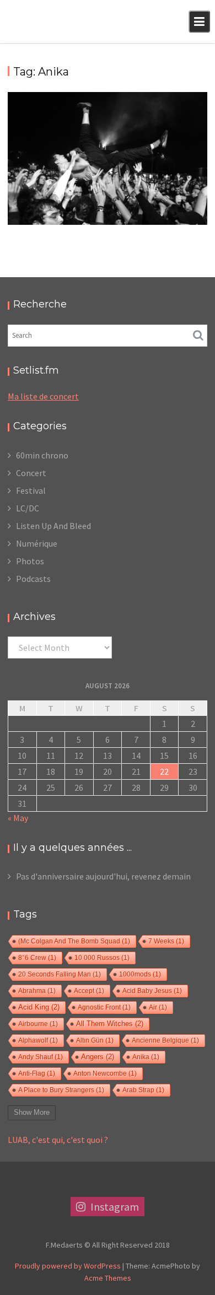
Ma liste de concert (43, 396)
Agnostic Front (104, 1007)
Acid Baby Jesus (152, 991)
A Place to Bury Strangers (61, 1090)
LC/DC (27, 508)
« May (18, 817)
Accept (89, 991)
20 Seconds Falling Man (59, 974)
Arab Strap (143, 1090)
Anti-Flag (36, 1073)
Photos (30, 560)
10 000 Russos (102, 958)
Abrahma (37, 991)
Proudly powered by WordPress (68, 1266)
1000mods (140, 974)
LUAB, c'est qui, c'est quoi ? (58, 1139)
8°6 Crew (37, 958)
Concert (31, 472)
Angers (97, 1057)
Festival (31, 490)
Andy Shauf (40, 1057)
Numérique (36, 543)
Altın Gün (95, 1040)
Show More (32, 1112)
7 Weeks (166, 941)
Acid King (39, 1007)
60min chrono (42, 455)
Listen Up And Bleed (53, 525)
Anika (145, 1057)
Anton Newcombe (105, 1073)
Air (158, 1007)
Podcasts (33, 578)
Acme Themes (107, 1278)
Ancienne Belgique (165, 1040)
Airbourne (38, 1024)
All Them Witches (109, 1024)
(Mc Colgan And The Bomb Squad (74, 941)
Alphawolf (38, 1040)
